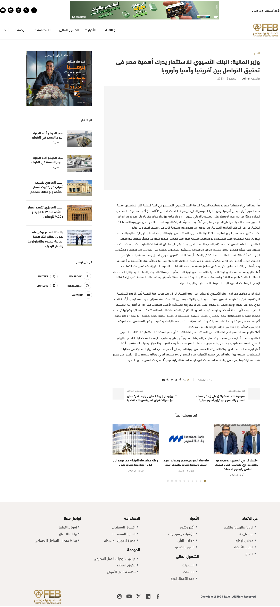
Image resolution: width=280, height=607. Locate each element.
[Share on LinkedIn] (172, 379)
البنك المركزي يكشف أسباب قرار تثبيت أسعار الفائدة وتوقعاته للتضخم (46, 187)
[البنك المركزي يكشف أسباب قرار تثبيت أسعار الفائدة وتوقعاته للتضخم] (79, 188)
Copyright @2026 (212, 596)
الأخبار (92, 29)
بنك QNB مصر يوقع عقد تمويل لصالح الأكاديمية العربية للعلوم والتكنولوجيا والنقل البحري (45, 239)
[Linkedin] (11, 10)
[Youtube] (3, 10)
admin (246, 78)
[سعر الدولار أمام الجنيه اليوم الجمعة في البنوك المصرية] (79, 163)
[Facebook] (34, 10)
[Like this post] (184, 379)
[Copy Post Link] (167, 379)
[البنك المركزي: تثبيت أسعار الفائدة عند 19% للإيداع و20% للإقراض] (79, 213)
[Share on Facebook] (180, 379)
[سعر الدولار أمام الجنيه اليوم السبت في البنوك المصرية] (79, 138)
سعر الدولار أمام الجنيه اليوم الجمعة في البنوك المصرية (47, 162)
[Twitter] (26, 10)
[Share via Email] (163, 379)
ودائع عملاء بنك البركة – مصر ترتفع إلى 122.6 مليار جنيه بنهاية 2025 (135, 462)
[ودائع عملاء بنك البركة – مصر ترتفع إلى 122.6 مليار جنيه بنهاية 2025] (136, 439)
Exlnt (227, 596)
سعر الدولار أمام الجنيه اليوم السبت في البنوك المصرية (47, 137)
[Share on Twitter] (176, 379)
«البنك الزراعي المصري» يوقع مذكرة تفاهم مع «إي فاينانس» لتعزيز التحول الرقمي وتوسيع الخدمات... (236, 464)
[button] (118, 452)
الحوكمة (22, 29)
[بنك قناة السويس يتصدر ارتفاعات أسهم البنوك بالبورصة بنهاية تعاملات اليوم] (186, 439)
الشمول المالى (69, 29)
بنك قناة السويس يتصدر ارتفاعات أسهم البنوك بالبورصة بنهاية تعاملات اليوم (186, 462)
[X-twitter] (138, 596)
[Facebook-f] (158, 596)
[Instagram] (18, 10)
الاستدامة (43, 29)
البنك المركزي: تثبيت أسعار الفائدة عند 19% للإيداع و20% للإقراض (45, 212)
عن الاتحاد (110, 29)
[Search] (4, 30)
